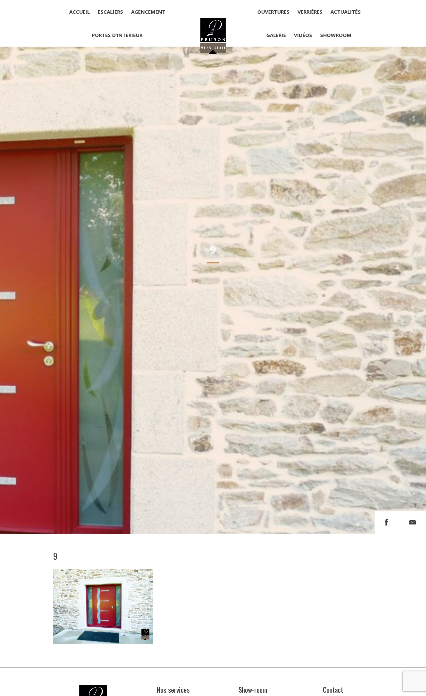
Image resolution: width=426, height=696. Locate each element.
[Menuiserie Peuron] (213, 23)
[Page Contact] (412, 522)
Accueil (79, 11)
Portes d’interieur (117, 35)
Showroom (335, 35)
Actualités (345, 11)
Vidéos (303, 35)
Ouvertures (273, 11)
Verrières (310, 11)
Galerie (276, 35)
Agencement (148, 11)
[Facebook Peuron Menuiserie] (386, 522)
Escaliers (110, 11)
